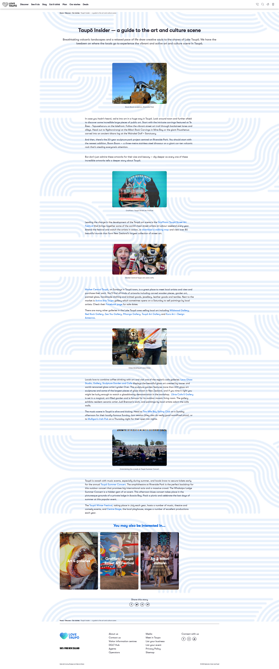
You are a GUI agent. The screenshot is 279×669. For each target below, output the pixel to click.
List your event (153, 645)
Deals (85, 4)
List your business (155, 641)
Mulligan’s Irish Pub (98, 419)
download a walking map (155, 229)
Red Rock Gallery (94, 314)
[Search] (262, 4)
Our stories (75, 4)
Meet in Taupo (153, 637)
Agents (112, 648)
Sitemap (150, 652)
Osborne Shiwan (80, 664)
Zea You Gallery (113, 314)
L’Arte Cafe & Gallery (182, 394)
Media (149, 633)
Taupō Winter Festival (100, 505)
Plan (65, 4)
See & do (35, 4)
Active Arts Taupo (104, 300)
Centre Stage (114, 509)
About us (113, 633)
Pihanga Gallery (131, 314)
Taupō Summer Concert (113, 484)
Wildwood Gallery (179, 310)
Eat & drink (54, 4)
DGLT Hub (114, 645)
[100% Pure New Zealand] (69, 648)
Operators (114, 652)
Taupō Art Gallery (151, 314)
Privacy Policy (153, 648)
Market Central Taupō (96, 289)
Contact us (115, 637)
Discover (24, 4)
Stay (44, 4)
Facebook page (114, 304)
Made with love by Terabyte (67, 664)
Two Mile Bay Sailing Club (156, 411)
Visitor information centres (123, 641)
